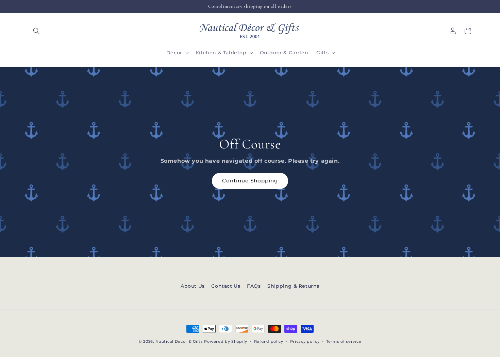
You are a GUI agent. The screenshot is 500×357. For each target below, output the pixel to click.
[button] (36, 30)
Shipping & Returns (293, 286)
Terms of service (343, 341)
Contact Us (225, 286)
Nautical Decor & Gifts (179, 341)
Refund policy (268, 341)
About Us (193, 286)
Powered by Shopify (225, 341)
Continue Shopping (250, 180)
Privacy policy (305, 341)
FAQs (254, 286)
